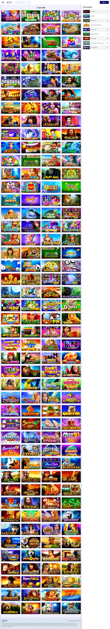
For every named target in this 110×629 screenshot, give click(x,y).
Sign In (104, 2)
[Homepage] (9, 2)
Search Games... (20, 2)
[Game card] (10, 16)
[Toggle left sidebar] (3, 2)
